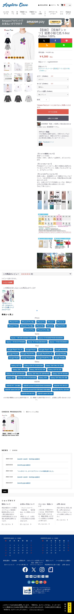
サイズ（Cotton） (43, 84)
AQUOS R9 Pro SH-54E (61, 390)
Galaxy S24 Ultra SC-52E (59, 378)
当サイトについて (9, 564)
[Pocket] (66, 40)
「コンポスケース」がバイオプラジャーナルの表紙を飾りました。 (36, 471)
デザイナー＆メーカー (53, 13)
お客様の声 (22, 560)
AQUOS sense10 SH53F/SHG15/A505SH (37, 386)
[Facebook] (55, 40)
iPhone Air (61, 322)
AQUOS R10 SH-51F (61, 386)
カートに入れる (52, 112)
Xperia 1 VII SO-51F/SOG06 (15, 342)
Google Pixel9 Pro (28, 358)
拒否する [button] (65, 607)
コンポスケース (6, 13)
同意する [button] (69, 607)
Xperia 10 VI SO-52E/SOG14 (37, 342)
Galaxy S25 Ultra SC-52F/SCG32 (39, 374)
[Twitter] (44, 40)
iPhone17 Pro (13, 326)
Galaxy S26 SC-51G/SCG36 (33, 366)
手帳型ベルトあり (33, 13)
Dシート (12, 13)
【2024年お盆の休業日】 (24, 483)
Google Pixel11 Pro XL (15, 350)
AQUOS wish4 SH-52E (45, 393)
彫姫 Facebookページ (46, 142)
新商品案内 (6, 560)
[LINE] (63, 45)
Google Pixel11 (31, 350)
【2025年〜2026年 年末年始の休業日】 (28, 459)
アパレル (61, 13)
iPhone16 (50, 326)
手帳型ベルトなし (23, 13)
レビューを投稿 (7, 282)
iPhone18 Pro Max (28, 322)
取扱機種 (14, 560)
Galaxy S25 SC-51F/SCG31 (15, 374)
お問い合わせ (66, 564)
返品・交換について (37, 562)
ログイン (53, 5)
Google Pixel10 (13, 354)
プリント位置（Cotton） (45, 91)
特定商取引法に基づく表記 (52, 564)
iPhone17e (41, 322)
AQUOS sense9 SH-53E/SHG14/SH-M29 (36, 390)
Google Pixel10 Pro (27, 354)
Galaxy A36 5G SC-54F (37, 370)
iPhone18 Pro (14, 322)
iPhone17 (51, 322)
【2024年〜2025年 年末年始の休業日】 (28, 477)
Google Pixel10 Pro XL (45, 354)
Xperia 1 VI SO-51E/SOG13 (59, 342)
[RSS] (46, 45)
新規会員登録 (44, 5)
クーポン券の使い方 (22, 564)
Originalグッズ (68, 13)
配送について (50, 560)
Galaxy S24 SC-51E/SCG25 (27, 378)
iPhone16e (40, 326)
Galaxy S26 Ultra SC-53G (54, 366)
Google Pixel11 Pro (45, 350)
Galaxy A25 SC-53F (54, 370)
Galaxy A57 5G (16, 366)
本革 (17, 13)
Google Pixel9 (14, 358)
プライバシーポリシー (36, 564)
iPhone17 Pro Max (27, 326)
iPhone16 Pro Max (43, 330)
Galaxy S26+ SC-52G (20, 370)
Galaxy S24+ (43, 378)
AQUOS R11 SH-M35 (13, 386)
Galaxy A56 (11, 378)
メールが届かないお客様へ (63, 560)
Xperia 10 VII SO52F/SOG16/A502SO (50, 338)
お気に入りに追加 (53, 118)
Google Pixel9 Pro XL (44, 358)
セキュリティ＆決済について (35, 560)
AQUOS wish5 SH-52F (12, 390)
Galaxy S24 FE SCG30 (60, 374)
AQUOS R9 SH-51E (27, 393)
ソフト (45, 14)
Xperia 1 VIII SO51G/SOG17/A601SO (23, 338)
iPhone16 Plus (29, 330)
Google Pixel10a (61, 350)
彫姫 (55, 68)
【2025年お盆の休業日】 (24, 465)
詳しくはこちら (6, 524)
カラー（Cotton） (43, 76)
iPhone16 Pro (61, 326)
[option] (19, 44)
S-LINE (40, 13)
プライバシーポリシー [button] (36, 609)
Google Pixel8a (60, 358)
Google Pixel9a (61, 354)
